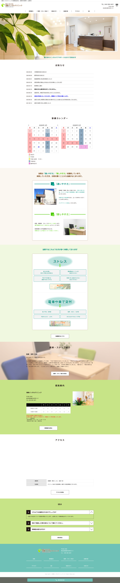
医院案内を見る (48, 428)
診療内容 (66, 11)
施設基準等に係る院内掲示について (43, 78)
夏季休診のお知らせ (39, 75)
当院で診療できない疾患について (42, 103)
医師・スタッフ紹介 (43, 11)
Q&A (89, 11)
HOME (34, 558)
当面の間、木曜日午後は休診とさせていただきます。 (47, 92)
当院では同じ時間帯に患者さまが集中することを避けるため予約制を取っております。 (56, 99)
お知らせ (86, 565)
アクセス (77, 11)
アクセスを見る (60, 492)
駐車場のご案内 (38, 85)
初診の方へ (54, 11)
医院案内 (31, 11)
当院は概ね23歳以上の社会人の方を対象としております (48, 82)
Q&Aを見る (60, 537)
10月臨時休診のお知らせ (40, 71)
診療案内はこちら (60, 336)
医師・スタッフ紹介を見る (60, 373)
